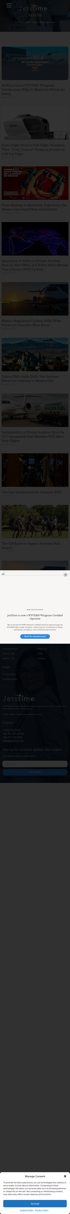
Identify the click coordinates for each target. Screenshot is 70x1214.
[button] (65, 1176)
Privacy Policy (42, 1210)
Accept (35, 1203)
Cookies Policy (27, 1210)
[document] (35, 607)
